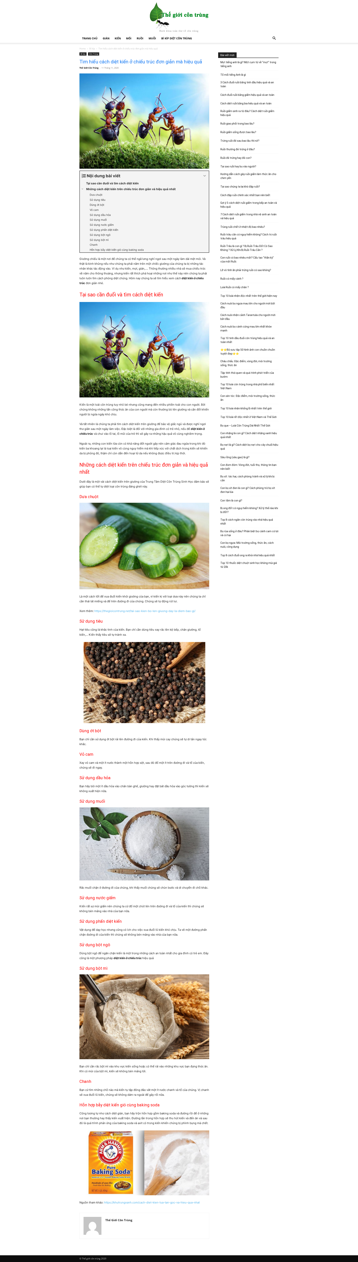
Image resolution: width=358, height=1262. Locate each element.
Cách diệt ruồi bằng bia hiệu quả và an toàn (245, 103)
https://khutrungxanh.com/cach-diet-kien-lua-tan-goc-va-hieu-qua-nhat (152, 1202)
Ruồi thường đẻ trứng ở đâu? (237, 149)
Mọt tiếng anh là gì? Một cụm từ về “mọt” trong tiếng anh (248, 64)
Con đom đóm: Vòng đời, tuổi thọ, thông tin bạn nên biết (248, 466)
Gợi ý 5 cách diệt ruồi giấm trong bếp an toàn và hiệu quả (248, 204)
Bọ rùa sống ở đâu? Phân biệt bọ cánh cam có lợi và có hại (249, 533)
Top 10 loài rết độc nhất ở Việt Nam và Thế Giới (248, 417)
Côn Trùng (93, 54)
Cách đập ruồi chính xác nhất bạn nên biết (245, 195)
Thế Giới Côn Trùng (88, 67)
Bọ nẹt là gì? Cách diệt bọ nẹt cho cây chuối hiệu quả (249, 446)
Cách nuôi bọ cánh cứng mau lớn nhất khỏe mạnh (246, 328)
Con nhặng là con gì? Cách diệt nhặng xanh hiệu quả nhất (248, 435)
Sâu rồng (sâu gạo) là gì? (234, 457)
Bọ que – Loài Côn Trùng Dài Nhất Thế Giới (245, 425)
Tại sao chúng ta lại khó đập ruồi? (240, 186)
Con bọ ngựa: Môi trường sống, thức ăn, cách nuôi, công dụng (247, 544)
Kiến (118, 38)
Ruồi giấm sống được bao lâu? (238, 132)
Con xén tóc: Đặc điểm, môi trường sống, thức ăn (247, 397)
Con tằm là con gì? (231, 500)
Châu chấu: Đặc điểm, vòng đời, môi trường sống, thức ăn (246, 363)
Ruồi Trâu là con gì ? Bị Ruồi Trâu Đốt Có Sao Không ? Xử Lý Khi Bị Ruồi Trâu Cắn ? (246, 248)
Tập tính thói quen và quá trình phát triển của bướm (247, 374)
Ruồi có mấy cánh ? (231, 278)
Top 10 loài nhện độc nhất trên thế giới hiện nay (248, 295)
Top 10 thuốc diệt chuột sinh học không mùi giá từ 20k (248, 564)
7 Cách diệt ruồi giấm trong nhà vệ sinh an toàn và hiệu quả (248, 216)
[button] (274, 38)
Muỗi (152, 38)
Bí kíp (92, 48)
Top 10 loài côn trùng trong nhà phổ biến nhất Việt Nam (247, 386)
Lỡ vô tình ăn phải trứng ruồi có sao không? (245, 270)
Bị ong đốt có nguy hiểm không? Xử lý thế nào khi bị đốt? (249, 510)
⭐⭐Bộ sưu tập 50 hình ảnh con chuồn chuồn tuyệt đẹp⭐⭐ (247, 351)
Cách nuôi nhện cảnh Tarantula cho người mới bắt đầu (247, 317)
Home (82, 48)
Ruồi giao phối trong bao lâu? (237, 123)
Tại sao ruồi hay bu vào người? (238, 166)
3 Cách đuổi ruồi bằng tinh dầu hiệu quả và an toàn (247, 84)
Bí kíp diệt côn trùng (176, 38)
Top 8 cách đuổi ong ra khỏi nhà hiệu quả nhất (247, 555)
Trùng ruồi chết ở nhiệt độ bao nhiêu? (242, 226)
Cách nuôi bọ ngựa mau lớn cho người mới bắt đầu (247, 305)
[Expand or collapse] (204, 176)
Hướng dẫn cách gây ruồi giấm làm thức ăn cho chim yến (248, 176)
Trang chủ (90, 38)
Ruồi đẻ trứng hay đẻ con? (236, 157)
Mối (128, 38)
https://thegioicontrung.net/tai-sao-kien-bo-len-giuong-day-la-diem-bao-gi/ (144, 611)
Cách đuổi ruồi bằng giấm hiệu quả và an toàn (247, 94)
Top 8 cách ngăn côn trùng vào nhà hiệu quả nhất (246, 521)
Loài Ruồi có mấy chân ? (234, 287)
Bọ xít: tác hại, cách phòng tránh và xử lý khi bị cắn (247, 478)
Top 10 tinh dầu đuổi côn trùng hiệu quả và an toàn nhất (247, 340)
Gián (106, 38)
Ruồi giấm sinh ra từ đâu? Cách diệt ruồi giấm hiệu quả (247, 113)
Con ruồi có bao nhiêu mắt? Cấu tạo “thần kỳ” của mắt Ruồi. (247, 259)
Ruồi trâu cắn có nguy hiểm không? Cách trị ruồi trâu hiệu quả (248, 236)
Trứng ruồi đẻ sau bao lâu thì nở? (239, 140)
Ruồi (140, 38)
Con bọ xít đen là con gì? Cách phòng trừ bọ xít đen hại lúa (247, 490)
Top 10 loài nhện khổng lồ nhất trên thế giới (246, 408)
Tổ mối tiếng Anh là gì (233, 74)
